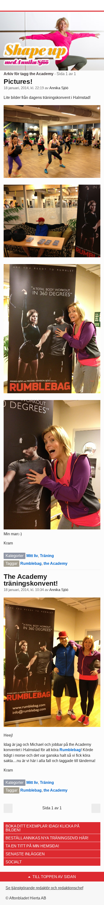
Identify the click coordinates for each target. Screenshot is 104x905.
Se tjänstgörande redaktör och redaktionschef (44, 888)
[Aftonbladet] (22, 5)
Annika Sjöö (58, 88)
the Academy (55, 563)
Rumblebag (31, 563)
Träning (47, 556)
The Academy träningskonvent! (31, 580)
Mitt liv (32, 556)
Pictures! (18, 81)
